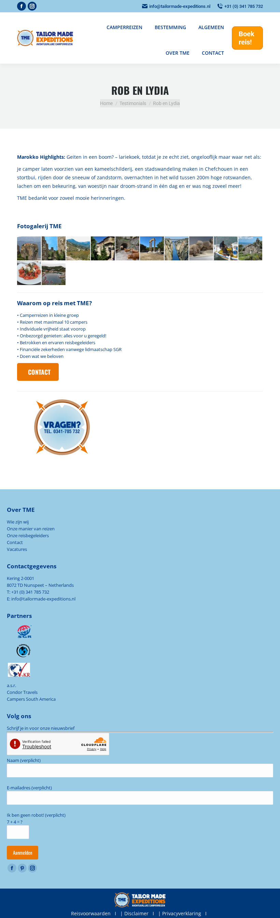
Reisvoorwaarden (91, 913)
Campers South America (31, 699)
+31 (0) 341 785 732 (243, 6)
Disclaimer (136, 913)
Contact (15, 542)
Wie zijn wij (18, 522)
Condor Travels (22, 692)
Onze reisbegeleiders (28, 535)
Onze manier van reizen (31, 529)
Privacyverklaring (181, 913)
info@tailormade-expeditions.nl (179, 6)
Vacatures (17, 549)
